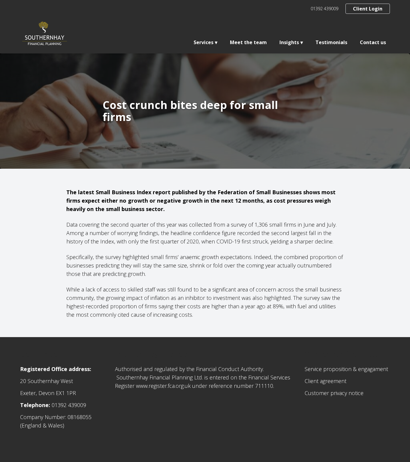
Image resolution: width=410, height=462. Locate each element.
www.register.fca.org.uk (163, 385)
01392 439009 (324, 8)
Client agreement (325, 381)
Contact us (373, 42)
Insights (289, 42)
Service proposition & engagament (346, 369)
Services (203, 42)
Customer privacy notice (334, 393)
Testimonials (331, 42)
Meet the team (248, 42)
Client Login (367, 8)
